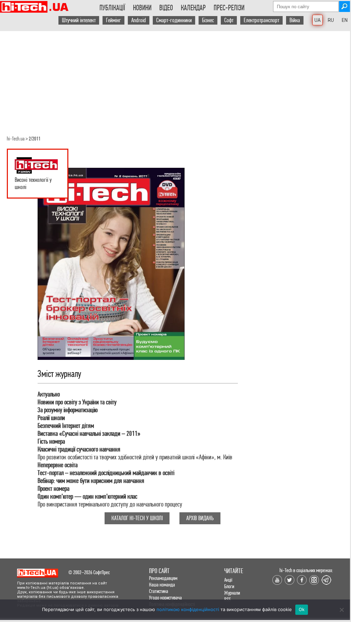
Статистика (158, 591)
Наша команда (162, 584)
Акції (228, 580)
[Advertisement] (175, 79)
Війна (294, 20)
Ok (302, 609)
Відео (166, 7)
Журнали (232, 593)
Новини (142, 7)
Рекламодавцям (163, 578)
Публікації (112, 7)
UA (317, 20)
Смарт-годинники (174, 20)
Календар (193, 7)
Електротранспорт (261, 20)
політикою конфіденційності (188, 609)
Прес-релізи (229, 7)
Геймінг (113, 20)
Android (138, 20)
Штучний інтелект (79, 20)
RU (331, 20)
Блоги (229, 586)
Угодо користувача (165, 597)
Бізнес (208, 20)
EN (345, 20)
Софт (228, 20)
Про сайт (159, 571)
